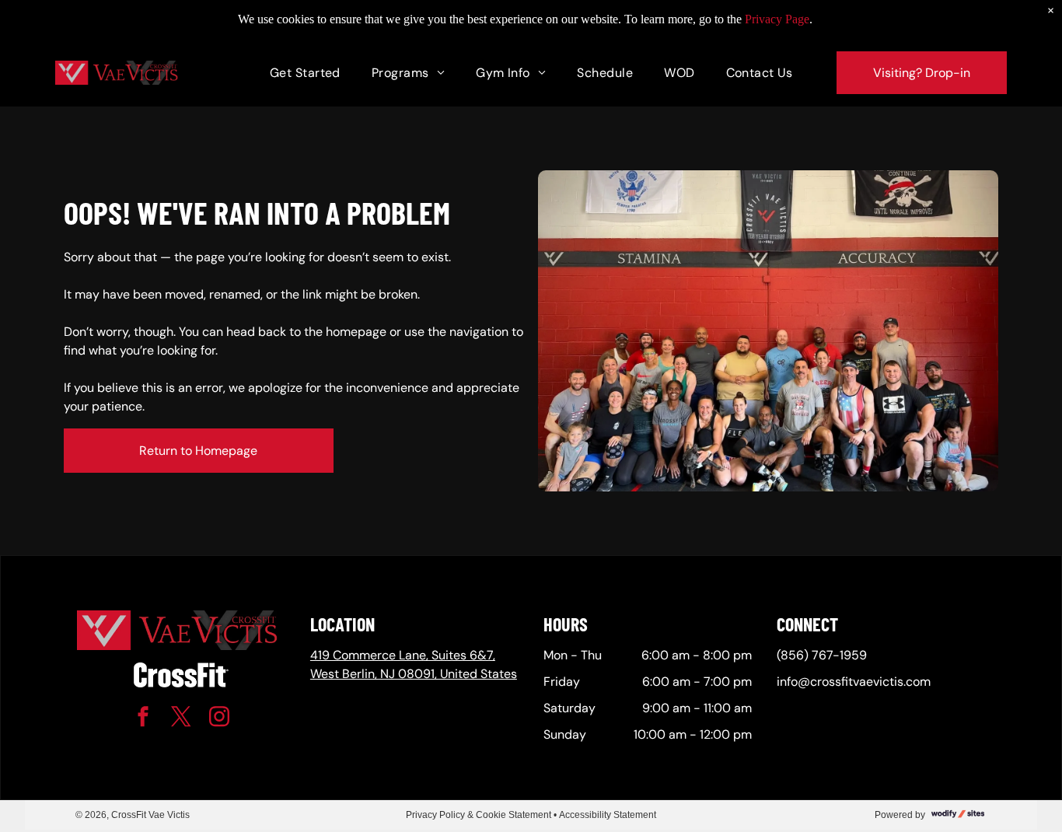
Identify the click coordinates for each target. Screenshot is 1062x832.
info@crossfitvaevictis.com (854, 681)
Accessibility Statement (607, 814)
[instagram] (219, 719)
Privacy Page (777, 19)
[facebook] (143, 719)
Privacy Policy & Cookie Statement (478, 814)
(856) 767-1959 (822, 655)
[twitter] (181, 719)
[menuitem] (305, 72)
